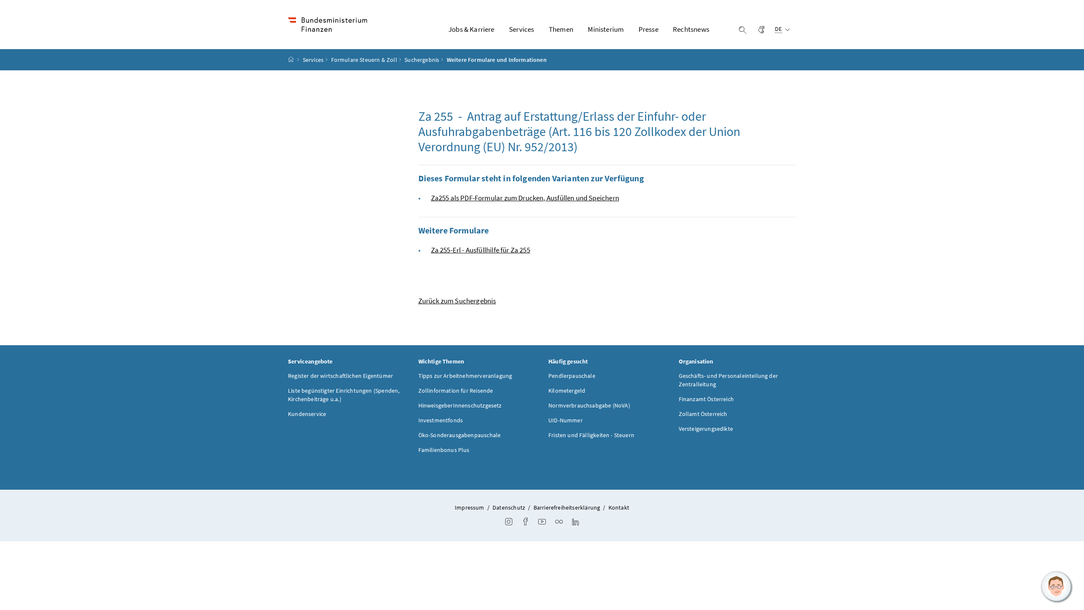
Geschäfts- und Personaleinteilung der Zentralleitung (728, 380)
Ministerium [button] (606, 29)
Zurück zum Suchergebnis (457, 300)
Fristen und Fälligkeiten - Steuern (591, 435)
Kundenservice (307, 414)
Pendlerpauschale (571, 376)
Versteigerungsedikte (706, 429)
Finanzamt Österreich (706, 399)
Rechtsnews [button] (691, 29)
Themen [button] (561, 29)
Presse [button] (648, 29)
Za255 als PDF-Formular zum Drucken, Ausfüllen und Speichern (525, 197)
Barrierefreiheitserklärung (567, 507)
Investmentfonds (440, 420)
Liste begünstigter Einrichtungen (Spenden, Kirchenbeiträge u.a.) (343, 395)
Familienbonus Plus (444, 450)
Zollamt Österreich (703, 414)
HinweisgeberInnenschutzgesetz (460, 405)
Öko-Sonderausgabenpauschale (459, 435)
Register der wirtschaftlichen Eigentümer (340, 376)
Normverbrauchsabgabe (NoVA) (589, 405)
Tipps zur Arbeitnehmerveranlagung (465, 376)
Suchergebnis (421, 60)
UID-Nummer (565, 420)
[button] (1056, 587)
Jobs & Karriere (471, 29)
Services (313, 60)
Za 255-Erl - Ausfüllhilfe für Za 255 (480, 250)
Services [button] (521, 29)
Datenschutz (508, 507)
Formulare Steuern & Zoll (364, 60)
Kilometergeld (566, 390)
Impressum (469, 507)
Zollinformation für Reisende (455, 390)
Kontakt (618, 507)
